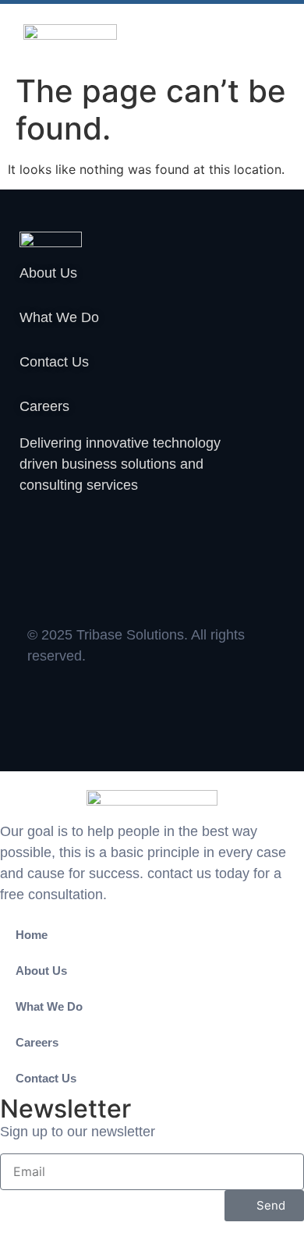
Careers (37, 1042)
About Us (41, 970)
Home (32, 934)
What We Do (49, 1006)
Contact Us (46, 1078)
